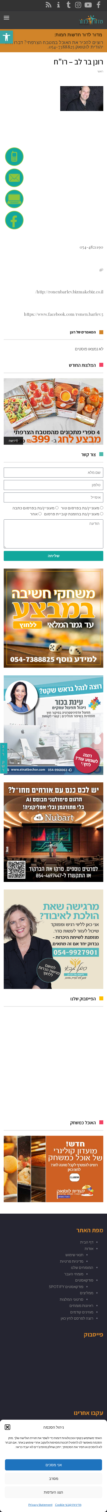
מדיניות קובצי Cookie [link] (68, 1505)
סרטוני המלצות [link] (71, 1299)
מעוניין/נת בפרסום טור (80, 508)
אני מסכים (54, 1464)
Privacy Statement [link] (40, 1505)
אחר (34, 514)
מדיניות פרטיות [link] (71, 1261)
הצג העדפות (53, 1492)
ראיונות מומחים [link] (81, 1305)
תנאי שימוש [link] (74, 1254)
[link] (6, 37)
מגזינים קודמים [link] (81, 1312)
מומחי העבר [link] (73, 1274)
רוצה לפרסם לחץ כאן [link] (77, 1318)
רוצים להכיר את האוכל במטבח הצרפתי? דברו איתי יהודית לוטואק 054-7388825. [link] (53, 44)
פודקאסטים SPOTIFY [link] (66, 1286)
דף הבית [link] (86, 1242)
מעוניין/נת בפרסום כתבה (33, 508)
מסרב (53, 1478)
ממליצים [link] (86, 1293)
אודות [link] (89, 1248)
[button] (7, 1427)
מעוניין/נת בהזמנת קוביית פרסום (71, 514)
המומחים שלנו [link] (82, 1267)
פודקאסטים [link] (84, 1280)
